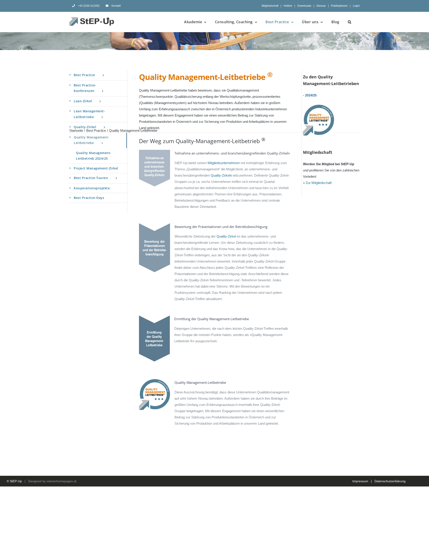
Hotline (288, 5)
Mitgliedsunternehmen (224, 163)
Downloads (304, 5)
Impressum (360, 481)
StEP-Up (16, 481)
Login (356, 5)
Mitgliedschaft (270, 5)
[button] (349, 22)
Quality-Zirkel (226, 236)
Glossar (321, 5)
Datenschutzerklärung (390, 481)
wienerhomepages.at (61, 481)
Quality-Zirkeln (221, 175)
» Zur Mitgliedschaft (317, 183)
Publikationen (339, 5)
